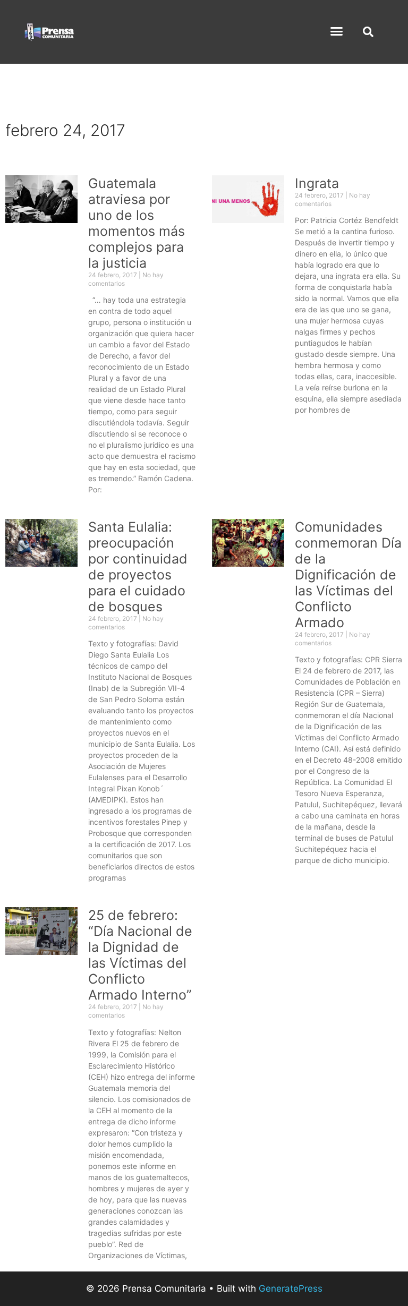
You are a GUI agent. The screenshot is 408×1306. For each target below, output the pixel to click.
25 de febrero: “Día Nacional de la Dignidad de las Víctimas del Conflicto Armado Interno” (140, 955)
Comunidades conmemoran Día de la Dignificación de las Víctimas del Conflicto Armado (348, 574)
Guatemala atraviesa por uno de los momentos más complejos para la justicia (136, 223)
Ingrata (317, 183)
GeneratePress (290, 1288)
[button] (337, 31)
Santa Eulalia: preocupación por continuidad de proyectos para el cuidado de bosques (138, 566)
